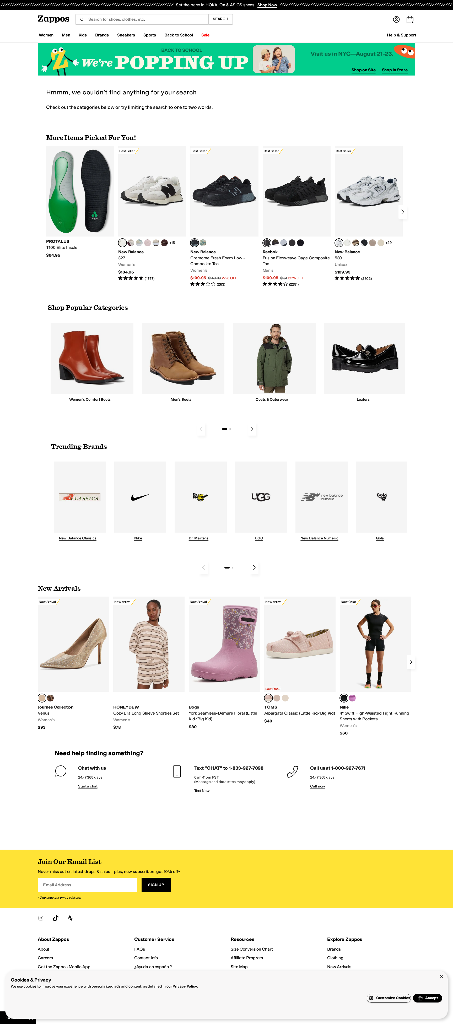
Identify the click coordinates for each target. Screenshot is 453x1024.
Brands (334, 949)
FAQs (139, 949)
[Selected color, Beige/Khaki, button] (268, 698)
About (43, 949)
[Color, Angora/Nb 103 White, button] (139, 243)
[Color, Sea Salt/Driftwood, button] (372, 243)
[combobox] (142, 19)
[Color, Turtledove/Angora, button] (381, 243)
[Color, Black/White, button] (300, 243)
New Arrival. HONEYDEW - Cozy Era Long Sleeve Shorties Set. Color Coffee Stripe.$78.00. (149, 663)
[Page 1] (224, 429)
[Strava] (70, 918)
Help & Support (401, 35)
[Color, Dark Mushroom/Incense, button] (356, 243)
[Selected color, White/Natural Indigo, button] (339, 243)
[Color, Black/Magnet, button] (364, 243)
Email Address (57, 884)
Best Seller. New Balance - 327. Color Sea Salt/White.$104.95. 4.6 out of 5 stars (152, 213)
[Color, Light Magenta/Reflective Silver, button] (352, 698)
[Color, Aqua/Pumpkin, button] (203, 243)
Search (220, 19)
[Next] (402, 212)
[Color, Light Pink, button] (285, 698)
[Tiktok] (55, 918)
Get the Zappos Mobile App (64, 966)
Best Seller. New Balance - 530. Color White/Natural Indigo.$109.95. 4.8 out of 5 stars (369, 213)
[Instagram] (41, 918)
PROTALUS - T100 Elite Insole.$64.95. (80, 202)
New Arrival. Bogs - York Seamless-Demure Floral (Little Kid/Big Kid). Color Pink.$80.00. (224, 663)
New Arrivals (339, 966)
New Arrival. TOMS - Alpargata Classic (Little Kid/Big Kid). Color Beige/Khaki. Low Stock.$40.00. (300, 660)
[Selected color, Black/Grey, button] (194, 243)
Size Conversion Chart (252, 949)
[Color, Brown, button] (275, 243)
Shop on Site (364, 69)
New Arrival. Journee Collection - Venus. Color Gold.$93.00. (73, 663)
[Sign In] (396, 19)
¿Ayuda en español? (153, 966)
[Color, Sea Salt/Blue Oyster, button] (347, 243)
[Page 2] (230, 429)
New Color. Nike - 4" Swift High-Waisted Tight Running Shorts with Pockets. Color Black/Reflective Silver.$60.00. (375, 666)
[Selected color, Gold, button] (42, 698)
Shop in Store (395, 69)
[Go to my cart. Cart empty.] (410, 19)
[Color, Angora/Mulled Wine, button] (131, 243)
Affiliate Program (247, 957)
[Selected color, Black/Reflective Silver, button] (344, 698)
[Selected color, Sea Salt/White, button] (122, 243)
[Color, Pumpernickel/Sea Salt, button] (164, 243)
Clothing (335, 957)
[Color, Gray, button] (283, 243)
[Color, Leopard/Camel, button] (50, 698)
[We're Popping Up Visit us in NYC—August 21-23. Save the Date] (226, 59)
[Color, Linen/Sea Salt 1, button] (156, 243)
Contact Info (146, 957)
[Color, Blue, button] (292, 243)
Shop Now (267, 4)
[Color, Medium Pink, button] (277, 698)
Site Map (239, 966)
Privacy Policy (184, 986)
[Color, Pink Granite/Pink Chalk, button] (147, 243)
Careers (45, 957)
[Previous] (201, 429)
